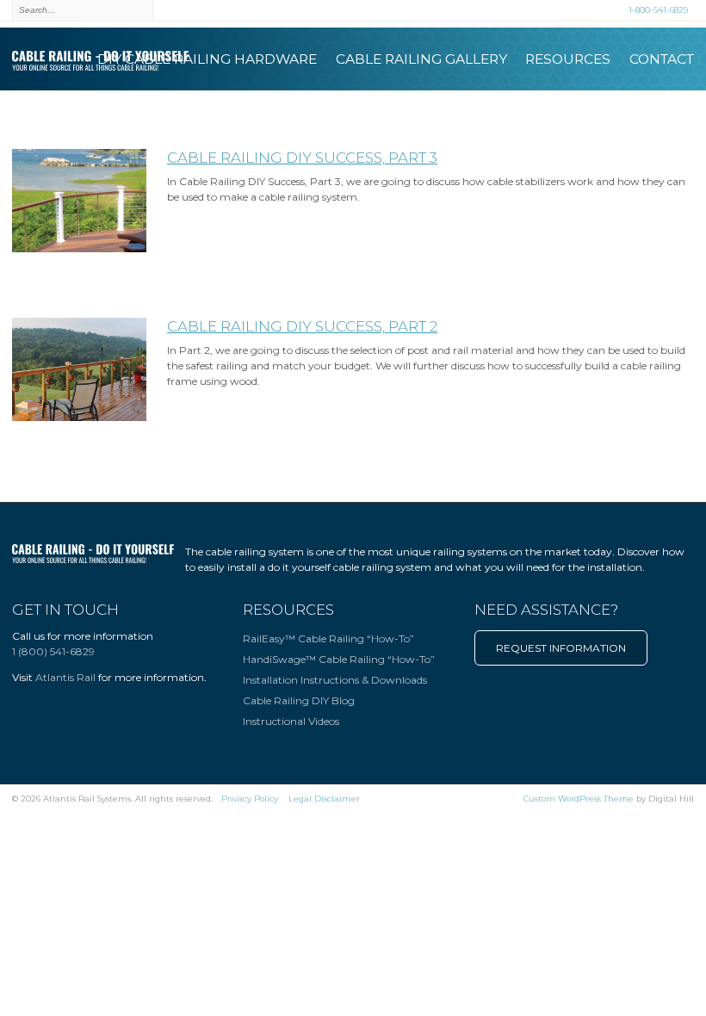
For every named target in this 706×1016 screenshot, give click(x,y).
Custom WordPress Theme (578, 798)
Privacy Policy (249, 798)
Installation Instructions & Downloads (335, 679)
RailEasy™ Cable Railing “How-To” (328, 638)
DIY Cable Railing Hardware (207, 59)
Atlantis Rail (65, 677)
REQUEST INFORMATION (561, 647)
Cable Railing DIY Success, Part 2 (302, 326)
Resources (567, 59)
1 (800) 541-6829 (53, 651)
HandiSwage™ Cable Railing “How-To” (339, 659)
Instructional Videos (291, 721)
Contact (661, 59)
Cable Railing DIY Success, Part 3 (302, 157)
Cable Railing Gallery (421, 59)
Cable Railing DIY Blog (299, 700)
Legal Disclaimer (324, 798)
